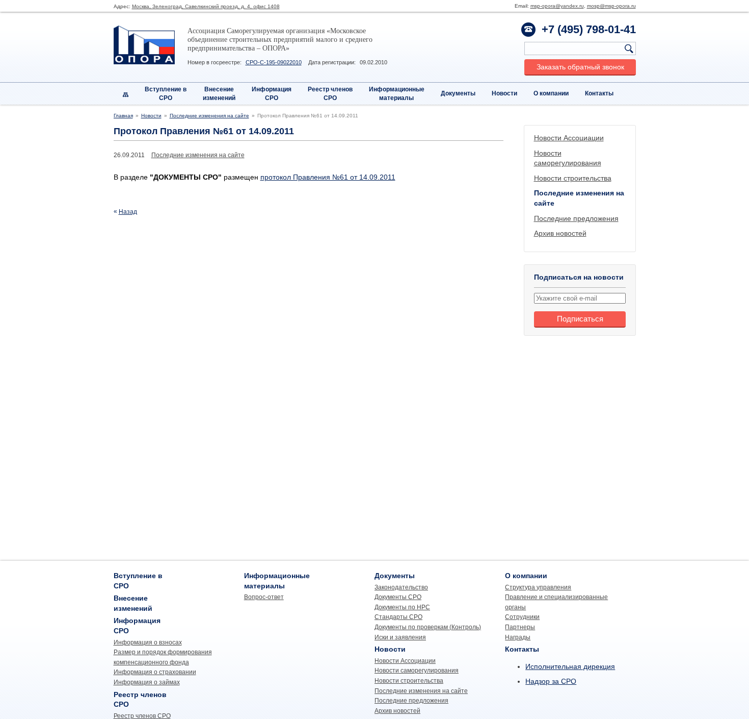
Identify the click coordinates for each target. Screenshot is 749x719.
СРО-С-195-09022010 (274, 62)
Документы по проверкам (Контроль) (427, 627)
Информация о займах (147, 682)
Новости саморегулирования (416, 670)
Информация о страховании (155, 672)
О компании (551, 93)
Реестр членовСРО (330, 94)
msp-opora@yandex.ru (557, 6)
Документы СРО (397, 597)
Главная (123, 115)
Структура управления (538, 587)
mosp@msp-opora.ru (611, 6)
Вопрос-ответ (264, 597)
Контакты (599, 93)
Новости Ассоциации (569, 138)
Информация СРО (271, 94)
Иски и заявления (400, 637)
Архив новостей (560, 233)
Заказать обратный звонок (580, 67)
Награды (517, 637)
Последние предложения (576, 218)
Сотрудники (522, 617)
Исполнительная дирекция (570, 666)
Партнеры (520, 627)
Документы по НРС (402, 607)
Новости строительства (572, 178)
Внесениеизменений (219, 94)
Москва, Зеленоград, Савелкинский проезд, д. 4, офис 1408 (206, 6)
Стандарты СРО (398, 617)
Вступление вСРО (165, 94)
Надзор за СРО (550, 681)
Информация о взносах (148, 642)
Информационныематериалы (396, 94)
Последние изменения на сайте (209, 115)
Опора (144, 45)
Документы (458, 93)
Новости (504, 93)
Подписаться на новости (579, 277)
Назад (128, 211)
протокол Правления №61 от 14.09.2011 (327, 177)
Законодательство (401, 587)
